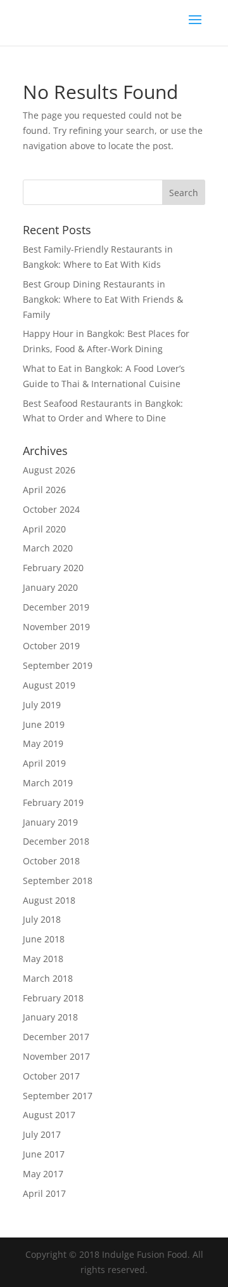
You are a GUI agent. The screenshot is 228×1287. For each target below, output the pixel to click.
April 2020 (44, 529)
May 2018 (43, 959)
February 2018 (53, 998)
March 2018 (48, 978)
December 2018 (56, 841)
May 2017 (43, 1174)
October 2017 (51, 1076)
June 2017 (44, 1154)
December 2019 (56, 607)
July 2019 (42, 705)
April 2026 (44, 490)
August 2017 (49, 1115)
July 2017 (42, 1134)
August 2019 (49, 685)
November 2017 (56, 1056)
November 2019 (56, 627)
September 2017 (57, 1096)
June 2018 (44, 939)
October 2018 (51, 861)
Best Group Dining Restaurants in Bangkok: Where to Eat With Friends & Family (103, 299)
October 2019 (51, 646)
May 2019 (43, 743)
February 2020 (53, 568)
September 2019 (57, 665)
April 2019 (44, 763)
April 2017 (44, 1193)
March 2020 (48, 548)
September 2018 (57, 880)
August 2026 (49, 470)
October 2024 (51, 509)
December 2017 (56, 1037)
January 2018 (50, 1017)
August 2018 (49, 900)
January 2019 (50, 822)
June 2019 (44, 724)
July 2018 (42, 919)
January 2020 (50, 587)
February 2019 (53, 802)
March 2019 (48, 783)
